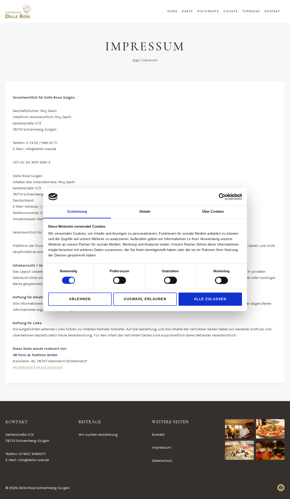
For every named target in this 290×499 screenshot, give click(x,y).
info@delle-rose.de (33, 460)
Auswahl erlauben (145, 299)
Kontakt (272, 11)
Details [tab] (145, 212)
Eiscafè (230, 11)
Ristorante (208, 11)
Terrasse (251, 11)
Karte (187, 11)
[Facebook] (281, 487)
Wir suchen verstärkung (98, 434)
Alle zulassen (210, 299)
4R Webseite (23, 367)
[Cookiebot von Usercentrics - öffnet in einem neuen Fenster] (222, 196)
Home (172, 11)
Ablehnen (80, 299)
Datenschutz (162, 460)
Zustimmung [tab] (77, 212)
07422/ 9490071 (32, 454)
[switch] (119, 280)
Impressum (161, 447)
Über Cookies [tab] (213, 212)
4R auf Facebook (49, 367)
